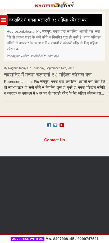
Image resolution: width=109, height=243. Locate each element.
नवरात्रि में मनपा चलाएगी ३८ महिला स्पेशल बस (48, 20)
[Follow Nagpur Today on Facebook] (49, 125)
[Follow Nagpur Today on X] (55, 125)
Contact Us (54, 140)
